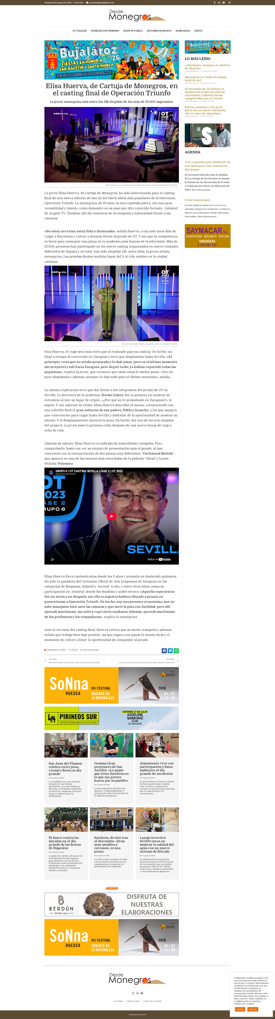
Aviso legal (118, 1001)
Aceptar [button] (253, 1009)
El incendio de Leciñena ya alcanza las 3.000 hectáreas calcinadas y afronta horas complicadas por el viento (205, 93)
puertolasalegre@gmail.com (101, 3)
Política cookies (133, 1001)
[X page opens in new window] (219, 2)
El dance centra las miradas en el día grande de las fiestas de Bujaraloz (65, 843)
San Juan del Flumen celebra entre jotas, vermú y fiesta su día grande (65, 769)
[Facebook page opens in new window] (215, 2)
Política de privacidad (153, 1001)
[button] (164, 650)
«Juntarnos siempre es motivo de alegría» (207, 67)
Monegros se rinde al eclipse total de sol (206, 79)
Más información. (201, 190)
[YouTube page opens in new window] (223, 2)
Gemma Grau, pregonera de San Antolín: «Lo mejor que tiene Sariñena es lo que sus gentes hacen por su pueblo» (111, 772)
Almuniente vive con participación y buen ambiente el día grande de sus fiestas (157, 768)
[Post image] (66, 745)
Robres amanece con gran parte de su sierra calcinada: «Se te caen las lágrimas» (205, 110)
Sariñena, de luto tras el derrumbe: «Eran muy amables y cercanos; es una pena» (111, 844)
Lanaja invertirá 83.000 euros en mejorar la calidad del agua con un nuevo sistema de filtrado (157, 844)
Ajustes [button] (240, 1009)
